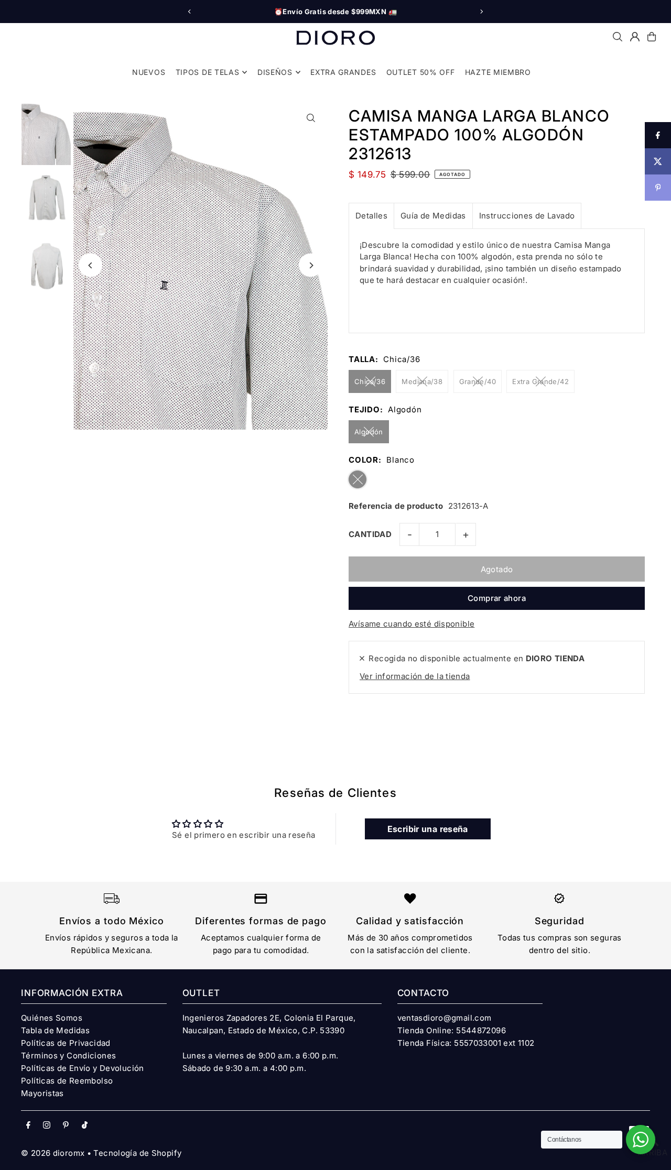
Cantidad (370, 534)
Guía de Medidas (433, 216)
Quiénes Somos (51, 1018)
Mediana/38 (422, 381)
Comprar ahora (497, 598)
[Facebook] (28, 1125)
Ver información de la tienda (415, 676)
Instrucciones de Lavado (527, 216)
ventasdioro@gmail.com (444, 1018)
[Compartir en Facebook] (658, 135)
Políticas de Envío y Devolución (82, 1068)
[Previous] (190, 11)
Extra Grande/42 (540, 381)
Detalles (371, 216)
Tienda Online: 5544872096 (451, 1030)
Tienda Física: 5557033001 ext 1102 (466, 1043)
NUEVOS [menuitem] (148, 72)
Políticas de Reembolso (67, 1081)
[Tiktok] (85, 1125)
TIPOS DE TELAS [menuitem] (208, 72)
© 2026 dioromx (52, 1153)
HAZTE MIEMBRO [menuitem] (498, 72)
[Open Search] (617, 36)
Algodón (368, 432)
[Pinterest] (66, 1125)
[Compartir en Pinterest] (658, 187)
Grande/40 (477, 381)
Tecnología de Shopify (137, 1153)
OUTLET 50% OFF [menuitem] (420, 72)
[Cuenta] (635, 36)
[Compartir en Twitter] (658, 161)
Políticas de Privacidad (66, 1043)
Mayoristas (42, 1093)
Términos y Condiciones (68, 1055)
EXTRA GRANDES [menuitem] (343, 72)
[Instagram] (46, 1125)
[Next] (481, 11)
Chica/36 (369, 381)
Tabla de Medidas (55, 1030)
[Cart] (651, 36)
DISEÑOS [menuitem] (275, 72)
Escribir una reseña (427, 829)
